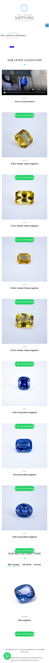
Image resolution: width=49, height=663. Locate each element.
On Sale (37, 564)
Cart (32, 658)
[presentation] (3, 607)
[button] (47, 25)
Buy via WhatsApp (25, 115)
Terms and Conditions (19, 660)
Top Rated (26, 564)
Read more (24, 107)
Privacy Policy (33, 660)
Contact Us (27, 658)
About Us (19, 658)
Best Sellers (13, 564)
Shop (14, 658)
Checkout (38, 658)
